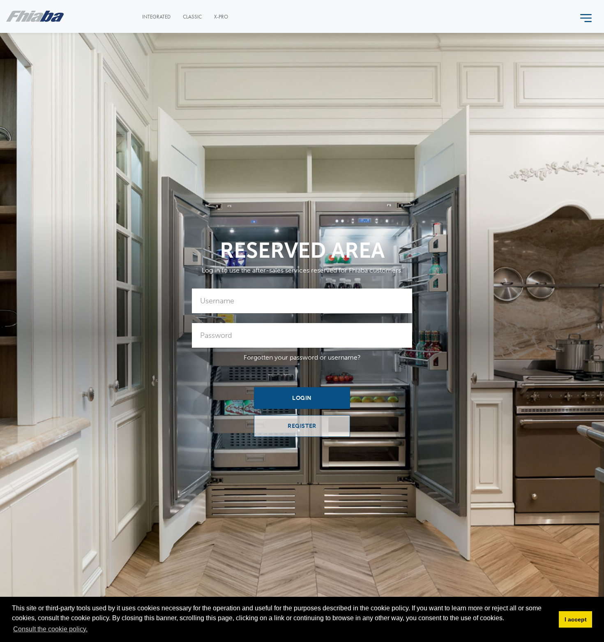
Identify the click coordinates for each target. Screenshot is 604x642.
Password (216, 335)
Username (217, 300)
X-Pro (221, 16)
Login (302, 398)
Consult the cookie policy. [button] (50, 629)
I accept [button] (576, 619)
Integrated (156, 16)
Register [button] (302, 426)
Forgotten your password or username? (302, 357)
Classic (192, 16)
